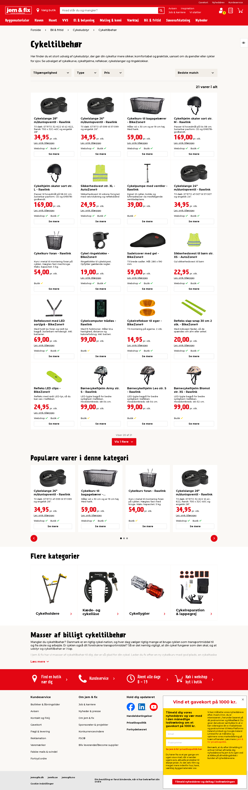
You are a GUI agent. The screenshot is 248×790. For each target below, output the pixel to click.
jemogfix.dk (37, 777)
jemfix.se (53, 777)
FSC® (82, 738)
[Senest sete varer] (244, 42)
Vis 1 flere (122, 441)
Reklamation (38, 738)
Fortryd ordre (39, 758)
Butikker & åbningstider (45, 704)
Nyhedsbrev (218, 2)
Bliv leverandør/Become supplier (98, 745)
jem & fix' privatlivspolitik (225, 740)
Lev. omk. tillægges (44, 143)
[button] (121, 538)
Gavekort (203, 2)
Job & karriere (177, 12)
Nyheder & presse (90, 711)
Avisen (173, 8)
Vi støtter (195, 12)
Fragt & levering (40, 731)
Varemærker (38, 745)
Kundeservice (236, 2)
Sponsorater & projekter (93, 724)
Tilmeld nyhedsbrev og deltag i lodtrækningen (205, 781)
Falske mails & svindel (44, 751)
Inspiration (187, 8)
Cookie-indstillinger (42, 784)
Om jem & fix (86, 718)
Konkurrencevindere (91, 731)
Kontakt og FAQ (40, 718)
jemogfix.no (68, 777)
